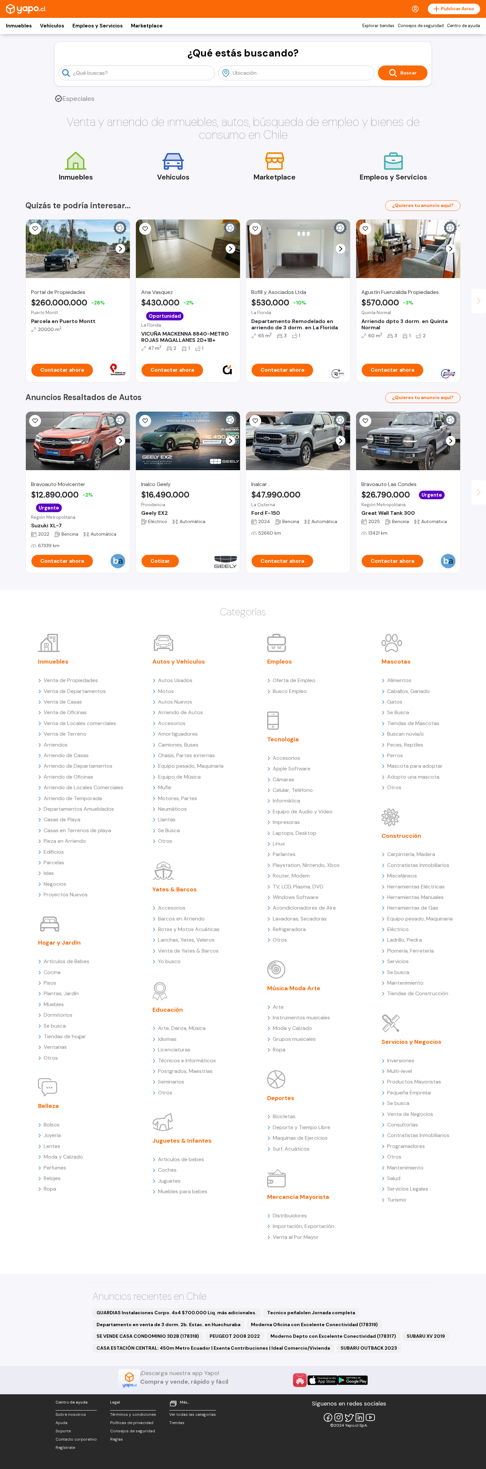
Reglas (116, 1439)
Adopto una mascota (413, 776)
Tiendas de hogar (65, 1036)
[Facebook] (328, 1417)
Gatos (394, 701)
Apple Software (291, 768)
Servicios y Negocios (411, 1042)
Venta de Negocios (410, 1114)
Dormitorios (58, 1014)
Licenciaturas (174, 1049)
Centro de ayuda (463, 25)
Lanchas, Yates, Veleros (186, 939)
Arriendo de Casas (66, 755)
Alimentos (399, 680)
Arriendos (55, 744)
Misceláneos (402, 875)
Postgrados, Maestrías (185, 1071)
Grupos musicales (294, 1039)
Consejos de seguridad (421, 25)
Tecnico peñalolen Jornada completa (311, 1313)
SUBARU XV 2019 (426, 1336)
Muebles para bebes (182, 1191)
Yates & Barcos (174, 889)
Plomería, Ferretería (410, 950)
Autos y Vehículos (178, 662)
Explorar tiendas (378, 25)
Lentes (52, 1146)
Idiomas (167, 1039)
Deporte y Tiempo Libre (301, 1127)
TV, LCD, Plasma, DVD (298, 886)
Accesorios (171, 723)
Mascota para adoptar (415, 765)
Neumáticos (172, 808)
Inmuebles (19, 25)
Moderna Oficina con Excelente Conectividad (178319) (314, 1324)
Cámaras (283, 779)
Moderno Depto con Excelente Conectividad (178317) (333, 1336)
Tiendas (176, 1422)
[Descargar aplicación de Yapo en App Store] (322, 1380)
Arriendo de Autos (180, 712)
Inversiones (400, 1060)
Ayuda (61, 1422)
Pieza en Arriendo (65, 840)
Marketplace (147, 25)
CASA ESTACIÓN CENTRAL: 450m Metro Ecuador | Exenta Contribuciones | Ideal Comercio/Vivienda (213, 1348)
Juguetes (169, 1180)
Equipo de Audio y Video (303, 811)
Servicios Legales (407, 1188)
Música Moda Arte (293, 988)
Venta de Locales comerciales (80, 723)
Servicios (398, 961)
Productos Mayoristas (414, 1081)
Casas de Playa (62, 819)
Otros (51, 1057)
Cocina (52, 972)
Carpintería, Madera (411, 854)
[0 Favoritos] (35, 421)
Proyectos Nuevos (66, 894)
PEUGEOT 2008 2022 (235, 1336)
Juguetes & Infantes (182, 1141)
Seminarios (171, 1081)
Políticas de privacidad (131, 1422)
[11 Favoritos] (35, 229)
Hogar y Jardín (59, 943)
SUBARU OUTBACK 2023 (369, 1348)
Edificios (54, 851)
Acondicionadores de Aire (304, 907)
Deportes (280, 1098)
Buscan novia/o (405, 733)
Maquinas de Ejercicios (300, 1137)
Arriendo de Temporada (73, 798)
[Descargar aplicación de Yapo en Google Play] (353, 1380)
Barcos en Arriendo (181, 918)
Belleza (48, 1106)
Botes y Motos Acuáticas (189, 929)
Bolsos (52, 1124)
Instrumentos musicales (301, 1017)
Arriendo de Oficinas (68, 776)
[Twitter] (349, 1417)
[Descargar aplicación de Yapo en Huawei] (299, 1380)
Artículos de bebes (181, 1159)
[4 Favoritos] (365, 229)
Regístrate (65, 1447)
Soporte (63, 1431)
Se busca (55, 1025)
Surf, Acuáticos (291, 1148)
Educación (167, 1010)
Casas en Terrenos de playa (77, 830)
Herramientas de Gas (412, 907)
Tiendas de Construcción (417, 993)
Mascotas (396, 662)
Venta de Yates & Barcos (188, 950)
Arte (278, 1006)
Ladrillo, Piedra (404, 939)
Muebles (54, 1004)
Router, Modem (291, 875)
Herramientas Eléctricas (416, 886)
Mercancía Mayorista (298, 1197)
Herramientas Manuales (415, 897)
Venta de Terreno (65, 733)
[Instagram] (338, 1417)
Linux (279, 843)
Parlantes (284, 854)
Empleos (279, 662)
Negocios (55, 883)
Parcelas (54, 862)
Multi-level (399, 1071)
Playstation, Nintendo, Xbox (306, 865)
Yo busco (169, 961)
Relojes (52, 1178)
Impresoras (286, 822)
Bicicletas (284, 1116)
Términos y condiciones (133, 1414)
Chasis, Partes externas (186, 755)
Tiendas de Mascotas (413, 723)
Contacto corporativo (76, 1439)
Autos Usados (175, 680)
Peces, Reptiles (405, 744)
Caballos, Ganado (408, 691)
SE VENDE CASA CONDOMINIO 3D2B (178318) (148, 1336)
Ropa (50, 1188)
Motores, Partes (177, 798)
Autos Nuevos (175, 701)
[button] (120, 249)
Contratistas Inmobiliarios (418, 865)
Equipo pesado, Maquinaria (190, 765)
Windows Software (295, 897)
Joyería (52, 1135)
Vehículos (52, 25)
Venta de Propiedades (71, 680)
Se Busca (169, 830)
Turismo (396, 1199)
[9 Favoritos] (255, 229)
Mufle (164, 787)
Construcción (401, 836)
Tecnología (283, 739)
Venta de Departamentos (75, 691)
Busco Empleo (290, 691)
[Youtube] (370, 1417)
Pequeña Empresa (409, 1092)
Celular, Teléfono (293, 790)
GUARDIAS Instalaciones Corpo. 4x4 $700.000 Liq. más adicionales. (177, 1313)
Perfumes (55, 1167)
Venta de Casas (63, 701)
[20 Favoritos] (145, 229)
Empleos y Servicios (97, 25)
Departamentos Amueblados (79, 808)
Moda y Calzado (63, 1156)
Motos (166, 691)
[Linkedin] (359, 1417)
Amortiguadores (178, 733)
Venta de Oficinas (65, 712)
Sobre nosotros (71, 1414)
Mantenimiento (405, 982)
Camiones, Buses (178, 744)
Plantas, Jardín (61, 993)
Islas (49, 873)
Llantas (167, 819)
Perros (395, 755)
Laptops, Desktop (294, 833)
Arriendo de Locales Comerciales (83, 787)
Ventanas (55, 1046)
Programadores (406, 1146)
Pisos (50, 982)
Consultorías (402, 1124)
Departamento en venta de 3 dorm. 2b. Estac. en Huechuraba (168, 1324)
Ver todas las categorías (192, 1414)
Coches (167, 1169)
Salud (393, 1178)
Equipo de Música (179, 776)
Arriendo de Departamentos (78, 765)
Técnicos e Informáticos (187, 1060)
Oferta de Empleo (294, 680)
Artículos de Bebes (66, 961)
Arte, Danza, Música (182, 1028)
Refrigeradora (289, 929)
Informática (286, 800)
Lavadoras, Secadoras (300, 918)
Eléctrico (398, 929)
